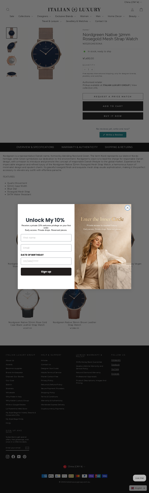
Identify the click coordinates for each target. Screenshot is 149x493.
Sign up (46, 271)
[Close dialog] (127, 207)
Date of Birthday (32, 255)
